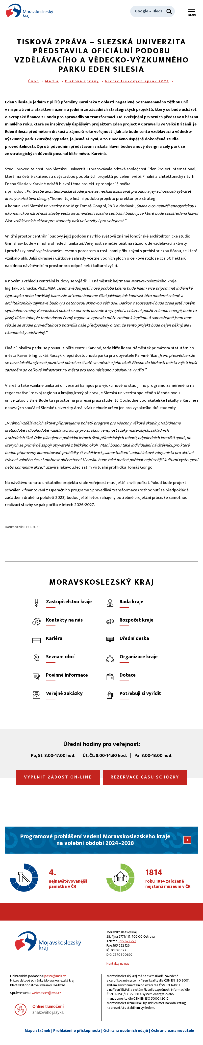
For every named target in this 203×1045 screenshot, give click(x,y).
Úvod (33, 81)
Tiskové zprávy (82, 81)
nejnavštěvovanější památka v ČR (68, 878)
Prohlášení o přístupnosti (76, 1030)
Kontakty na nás (117, 963)
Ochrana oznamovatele (172, 1030)
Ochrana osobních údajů (125, 1030)
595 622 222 (127, 941)
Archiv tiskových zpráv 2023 (137, 81)
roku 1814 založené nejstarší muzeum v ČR (168, 878)
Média (52, 81)
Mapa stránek (37, 1030)
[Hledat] (169, 11)
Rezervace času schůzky (145, 777)
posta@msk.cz (55, 976)
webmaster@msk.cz (46, 993)
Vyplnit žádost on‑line (58, 777)
